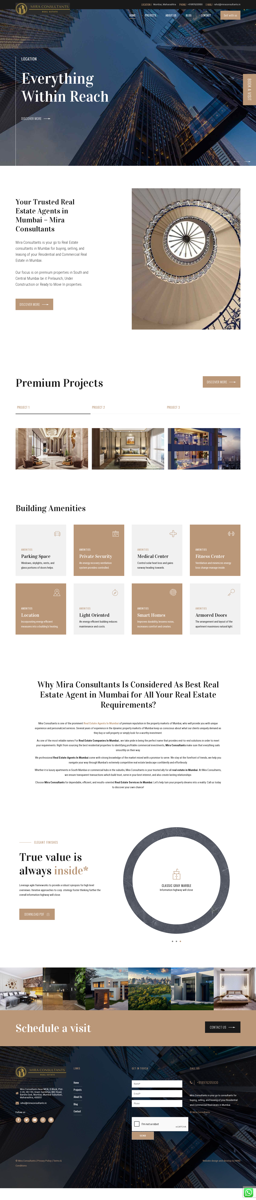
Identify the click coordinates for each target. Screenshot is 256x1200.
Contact (206, 15)
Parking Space (35, 556)
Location (30, 615)
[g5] (204, 449)
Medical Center (152, 556)
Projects (150, 15)
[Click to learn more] (18, 1120)
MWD (237, 1160)
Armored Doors (211, 615)
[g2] (128, 449)
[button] (236, 161)
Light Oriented (94, 615)
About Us (170, 15)
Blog (189, 15)
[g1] (52, 449)
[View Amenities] (41, 539)
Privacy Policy (44, 1160)
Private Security (95, 556)
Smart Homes (151, 615)
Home (132, 15)
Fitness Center (210, 556)
